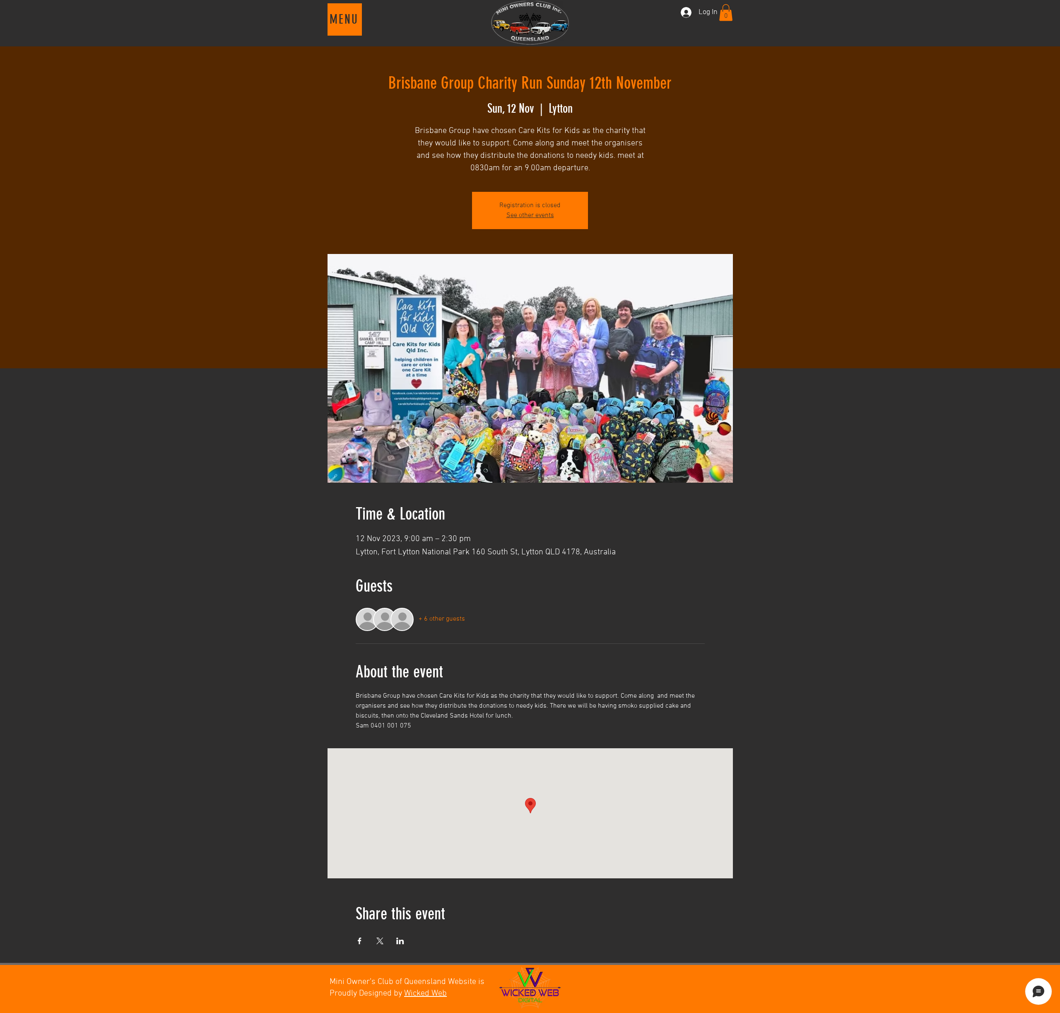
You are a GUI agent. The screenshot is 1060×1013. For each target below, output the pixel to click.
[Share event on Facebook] (360, 941)
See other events (530, 215)
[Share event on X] (380, 941)
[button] (344, 19)
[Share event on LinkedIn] (400, 941)
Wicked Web (425, 993)
